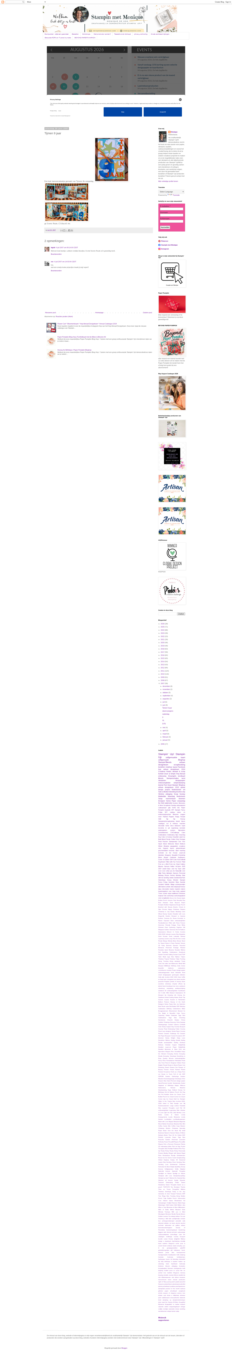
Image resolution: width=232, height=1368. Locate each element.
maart (165, 734)
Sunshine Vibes (173, 882)
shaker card (162, 1295)
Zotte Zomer (181, 966)
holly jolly (161, 977)
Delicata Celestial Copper (167, 1045)
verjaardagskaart (174, 1306)
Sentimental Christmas (177, 1164)
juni (164, 705)
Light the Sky (168, 1112)
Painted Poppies (168, 816)
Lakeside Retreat (179, 936)
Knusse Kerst (167, 936)
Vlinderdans (178, 1200)
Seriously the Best (164, 1166)
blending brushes (175, 792)
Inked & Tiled (168, 1103)
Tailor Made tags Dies (166, 957)
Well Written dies (179, 1205)
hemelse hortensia (165, 1257)
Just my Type (176, 868)
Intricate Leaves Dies (172, 934)
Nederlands (181, 796)
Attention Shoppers (164, 855)
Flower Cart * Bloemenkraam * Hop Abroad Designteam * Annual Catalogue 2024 (87, 324)
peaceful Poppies (163, 981)
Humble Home (168, 1094)
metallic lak (181, 1275)
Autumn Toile (172, 900)
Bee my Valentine (179, 1004)
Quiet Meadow (169, 950)
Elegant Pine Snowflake (173, 1051)
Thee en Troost (164, 1189)
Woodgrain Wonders (164, 1214)
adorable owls (180, 1221)
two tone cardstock (179, 986)
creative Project (171, 970)
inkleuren (178, 825)
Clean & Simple (170, 774)
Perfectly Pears (163, 1142)
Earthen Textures (163, 918)
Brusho (175, 907)
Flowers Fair (174, 1067)
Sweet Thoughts (171, 1184)
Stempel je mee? (163, 1178)
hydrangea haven (164, 1259)
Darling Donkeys (179, 1042)
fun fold (161, 803)
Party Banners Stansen (170, 945)
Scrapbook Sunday (170, 805)
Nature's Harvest (169, 1133)
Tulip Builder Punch (170, 1198)
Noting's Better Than (165, 1135)
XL (163, 720)
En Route (173, 918)
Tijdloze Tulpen (180, 957)
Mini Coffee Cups (174, 1126)
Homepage (99, 313)
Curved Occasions (176, 1036)
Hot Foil (160, 1094)
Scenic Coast (172, 1157)
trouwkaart (169, 986)
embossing (162, 776)
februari (166, 737)
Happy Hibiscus (180, 1085)
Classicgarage (162, 1024)
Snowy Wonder (172, 880)
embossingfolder (164, 783)
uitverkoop (161, 988)
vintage (183, 1306)
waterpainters (162, 830)
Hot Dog (182, 1092)
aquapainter (174, 846)
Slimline (161, 794)
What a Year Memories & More (168, 1207)
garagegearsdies (172, 1248)
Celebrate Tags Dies (178, 1015)
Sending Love (163, 1164)
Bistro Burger (163, 857)
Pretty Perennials (179, 1151)
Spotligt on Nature (179, 1173)
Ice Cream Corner (172, 1096)
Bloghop (181, 760)
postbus (172, 1286)
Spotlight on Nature (165, 1173)
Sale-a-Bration (163, 792)
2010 (163, 674)
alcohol (178, 1223)
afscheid (161, 1223)
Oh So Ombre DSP (178, 1135)
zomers (172, 830)
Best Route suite (163, 1006)
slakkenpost (166, 1297)
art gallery (176, 1225)
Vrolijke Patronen (172, 1203)
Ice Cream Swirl (171, 1099)
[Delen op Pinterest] (71, 230)
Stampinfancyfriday (179, 1175)
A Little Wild (165, 993)
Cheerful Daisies (173, 1020)
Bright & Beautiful (168, 1013)
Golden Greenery (169, 929)
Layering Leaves (163, 938)
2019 (163, 646)
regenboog (174, 828)
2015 (163, 658)
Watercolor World (176, 963)
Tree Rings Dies (163, 1196)
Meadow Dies (178, 1124)
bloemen (182, 799)
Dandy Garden (167, 914)
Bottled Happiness (170, 905)
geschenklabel (163, 850)
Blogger (124, 1348)
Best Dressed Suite (165, 902)
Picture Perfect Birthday (173, 875)
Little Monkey (177, 1112)
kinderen (161, 1266)
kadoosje (182, 1264)
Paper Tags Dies (178, 1137)
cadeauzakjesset (163, 1234)
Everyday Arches (172, 1054)
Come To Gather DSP (165, 859)
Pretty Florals (169, 1151)
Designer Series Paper (167, 801)
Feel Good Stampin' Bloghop (174, 785)
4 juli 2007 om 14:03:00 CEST (65, 262)
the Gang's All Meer (171, 1302)
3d (159, 993)
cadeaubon (181, 968)
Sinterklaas (162, 880)
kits (178, 807)
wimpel (169, 1311)
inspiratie (168, 810)
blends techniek (172, 1232)
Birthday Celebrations (174, 1008)
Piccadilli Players (173, 1142)
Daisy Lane (181, 1038)
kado (167, 1264)
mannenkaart (170, 799)
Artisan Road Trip (179, 997)
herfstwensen (181, 1257)
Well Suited (170, 1205)
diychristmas (176, 1241)
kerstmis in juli (164, 828)
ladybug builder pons (165, 1270)
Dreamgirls (172, 776)
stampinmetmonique (179, 1300)
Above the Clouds (175, 898)
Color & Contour (167, 837)
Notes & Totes (170, 943)
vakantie (161, 1306)
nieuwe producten (179, 1279)
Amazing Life (172, 995)
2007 (163, 683)
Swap (160, 799)
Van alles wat (166, 963)
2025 (163, 627)
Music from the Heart (170, 1130)
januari (165, 740)
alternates (168, 1225)
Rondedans (166, 1155)
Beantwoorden (56, 254)
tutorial (160, 785)
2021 (163, 639)
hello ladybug (181, 1255)
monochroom (162, 1279)
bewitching (182, 1230)
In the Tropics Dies (169, 1101)
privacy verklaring (140, 34)
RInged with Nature (175, 1153)
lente (178, 891)
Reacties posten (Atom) (64, 316)
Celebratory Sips (172, 835)
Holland (174, 1090)
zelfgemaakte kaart (175, 757)
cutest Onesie (168, 1239)
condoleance (162, 970)
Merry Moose (177, 941)
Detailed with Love (179, 914)
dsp (183, 792)
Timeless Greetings (164, 1191)
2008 (163, 680)
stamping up (167, 1300)
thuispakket (168, 1304)
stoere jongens (167, 711)
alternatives (162, 886)
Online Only (175, 839)
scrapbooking (179, 765)
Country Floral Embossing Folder (169, 1029)
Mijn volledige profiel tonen (168, 181)
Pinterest (164, 241)
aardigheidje (176, 1218)
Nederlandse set (178, 790)
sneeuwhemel (174, 1297)
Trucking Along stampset (171, 961)
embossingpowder (164, 972)
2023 (163, 633)
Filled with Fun (171, 862)
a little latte (168, 1218)
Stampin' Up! (166, 754)
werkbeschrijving (180, 988)
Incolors (175, 803)
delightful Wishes (179, 1239)
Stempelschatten (172, 778)
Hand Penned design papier (176, 1081)
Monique (174, 132)
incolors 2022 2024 (171, 977)
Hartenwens (162, 1087)
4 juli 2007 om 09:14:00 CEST (67, 248)
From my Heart (174, 864)
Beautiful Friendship (178, 855)
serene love (181, 1293)
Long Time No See (175, 938)
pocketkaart (166, 1286)
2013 (163, 665)
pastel (177, 1282)
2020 (163, 643)
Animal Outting (169, 997)
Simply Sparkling (175, 1166)
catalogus (161, 823)
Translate (176, 195)
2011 (163, 671)
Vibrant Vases (168, 1200)
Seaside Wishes (180, 950)
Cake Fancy (181, 1013)
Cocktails (182, 1024)
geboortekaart (180, 848)
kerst (183, 778)
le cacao (177, 1270)
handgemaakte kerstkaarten (167, 1255)
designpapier (180, 780)
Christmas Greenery (170, 1022)
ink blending (174, 1259)
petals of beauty (175, 981)
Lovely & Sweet (171, 1114)
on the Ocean (171, 853)
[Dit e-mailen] (61, 230)
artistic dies (170, 886)
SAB (159, 819)
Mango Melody (167, 941)
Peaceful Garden (164, 1139)
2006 (163, 744)
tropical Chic (162, 895)
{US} (164, 724)
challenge (169, 1236)
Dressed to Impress (178, 916)
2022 (163, 636)
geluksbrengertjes (163, 1250)
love (165, 1273)
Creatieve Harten (164, 771)
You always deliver (174, 1216)
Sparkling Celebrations (169, 952)
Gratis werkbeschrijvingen (160, 34)
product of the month (173, 1288)
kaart (183, 825)
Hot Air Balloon (180, 929)
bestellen (161, 767)
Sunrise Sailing (168, 954)
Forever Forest (169, 1069)
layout (175, 767)
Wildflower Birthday (170, 966)
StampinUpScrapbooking (166, 821)
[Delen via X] (66, 230)
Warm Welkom (180, 844)
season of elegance (170, 1293)
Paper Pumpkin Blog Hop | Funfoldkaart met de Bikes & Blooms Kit (81, 337)
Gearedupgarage (169, 1078)
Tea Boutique (175, 1187)
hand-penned (181, 1252)
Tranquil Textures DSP (178, 1193)
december (166, 686)
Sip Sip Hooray (175, 819)
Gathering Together (175, 927)
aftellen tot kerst (169, 1223)
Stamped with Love (165, 1175)
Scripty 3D (174, 1160)
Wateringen (161, 1205)
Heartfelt (175, 837)
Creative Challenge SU (171, 1033)
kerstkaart (181, 776)
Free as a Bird (163, 864)
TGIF (183, 954)
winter (173, 1311)
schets (165, 893)
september (167, 696)
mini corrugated (168, 979)
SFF (172, 810)
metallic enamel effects (171, 1275)
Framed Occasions (164, 1072)
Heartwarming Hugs (164, 1090)
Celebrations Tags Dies (167, 1017)
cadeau (172, 812)
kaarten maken (180, 889)
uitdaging (169, 794)
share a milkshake (173, 1295)
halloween (177, 1250)
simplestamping (179, 783)
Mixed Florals (166, 839)
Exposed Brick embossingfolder (174, 920)
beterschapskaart (171, 1230)
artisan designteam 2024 (174, 769)
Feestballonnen (163, 923)
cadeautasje (181, 1232)
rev (52, 262)
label (177, 850)
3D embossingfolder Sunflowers (175, 990)
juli (164, 702)
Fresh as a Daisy (176, 1072)
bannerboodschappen (165, 1227)
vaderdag (165, 714)
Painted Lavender (164, 1137)
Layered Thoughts (168, 1108)
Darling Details (175, 1040)
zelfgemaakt (163, 760)
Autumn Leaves (163, 999)
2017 (163, 652)
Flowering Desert (163, 1067)
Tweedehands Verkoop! (122, 34)
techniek (182, 828)
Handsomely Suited (179, 1083)
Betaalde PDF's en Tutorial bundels (58, 37)
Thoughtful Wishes (178, 1189)
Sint (159, 952)
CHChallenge (175, 832)
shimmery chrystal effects (173, 984)
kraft (183, 1268)
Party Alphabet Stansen (170, 873)
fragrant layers (168, 848)
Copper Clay (170, 1026)
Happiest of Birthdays (165, 1085)
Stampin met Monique (169, 245)
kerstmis (171, 850)
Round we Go (162, 1157)
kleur (179, 977)
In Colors (176, 932)
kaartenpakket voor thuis (167, 891)
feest (172, 972)
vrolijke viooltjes (163, 1309)
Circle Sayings (180, 1022)
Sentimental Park (179, 877)
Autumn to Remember (177, 999)
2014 (163, 661)
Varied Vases (180, 821)
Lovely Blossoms (174, 1117)
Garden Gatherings (172, 1076)
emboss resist (171, 1245)
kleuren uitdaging (171, 1266)
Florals (165, 1065)
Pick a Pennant (169, 1144)
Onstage (182, 839)
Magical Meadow (174, 1121)
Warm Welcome (168, 844)
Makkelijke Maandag (166, 796)
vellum (166, 1306)
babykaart (177, 886)
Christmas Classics (179, 909)
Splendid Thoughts (178, 1171)
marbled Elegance (173, 1273)
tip (184, 984)
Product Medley (163, 1153)
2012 (163, 668)
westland (161, 990)
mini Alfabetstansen (164, 1277)
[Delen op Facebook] (69, 230)
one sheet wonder (179, 979)
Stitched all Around (165, 1180)
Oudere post (147, 313)
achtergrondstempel (168, 1221)
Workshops (86, 34)
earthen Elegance (169, 1243)
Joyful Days (166, 868)
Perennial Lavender (178, 1139)
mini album (175, 1277)
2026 (163, 624)
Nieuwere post (50, 313)
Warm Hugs (181, 1203)
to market (176, 1304)
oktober (165, 693)
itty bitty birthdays (164, 1261)
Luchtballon (168, 1119)
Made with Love (163, 1121)
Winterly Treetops (164, 1212)
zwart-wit (182, 853)
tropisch (182, 1304)
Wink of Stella (163, 1209)
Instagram (165, 249)
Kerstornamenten (163, 1105)
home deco (170, 825)
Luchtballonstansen (179, 1119)
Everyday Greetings (169, 1056)
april (164, 731)
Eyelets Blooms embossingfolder (174, 1058)
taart (163, 1302)
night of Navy (162, 1282)
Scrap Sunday (179, 794)
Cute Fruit (176, 859)
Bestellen (75, 34)
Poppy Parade (180, 816)
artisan (183, 1225)
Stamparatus (173, 841)
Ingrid (53, 248)
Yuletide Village (169, 884)
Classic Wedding (175, 911)
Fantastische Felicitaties (173, 1060)
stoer (159, 1302)
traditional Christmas (178, 893)
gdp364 (182, 1248)
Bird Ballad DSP (174, 1006)
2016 (163, 655)
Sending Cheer (171, 1162)
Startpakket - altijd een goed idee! (56, 34)
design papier (181, 970)
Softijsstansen (169, 1169)
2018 (163, 649)
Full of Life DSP (179, 1074)
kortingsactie (178, 1268)
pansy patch (171, 1282)
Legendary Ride (174, 1110)
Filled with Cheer (174, 923)
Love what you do (168, 871)
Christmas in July (164, 911)
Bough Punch (180, 905)
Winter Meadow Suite (177, 1209)
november (166, 689)
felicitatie (178, 972)
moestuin (182, 1277)
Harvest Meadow (178, 1087)
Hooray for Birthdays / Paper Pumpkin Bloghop (74, 350)
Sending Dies (181, 1162)
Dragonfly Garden (164, 916)
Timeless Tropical (163, 959)
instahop (169, 767)
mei (164, 727)
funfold (160, 774)
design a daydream (164, 1241)
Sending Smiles (169, 877)
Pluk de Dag (176, 1146)
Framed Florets (180, 1069)
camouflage (173, 1234)
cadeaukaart (162, 807)
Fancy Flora (162, 1060)
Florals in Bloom (172, 1065)
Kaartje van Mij (179, 1103)
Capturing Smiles (164, 1015)
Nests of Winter (180, 1133)
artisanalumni (181, 805)
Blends (160, 778)
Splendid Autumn (164, 1171)
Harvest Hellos (169, 866)
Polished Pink (177, 1148)
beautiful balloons (165, 968)
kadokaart (174, 1264)
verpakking (170, 988)
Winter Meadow (163, 846)
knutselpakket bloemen (165, 1268)
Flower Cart (181, 1065)
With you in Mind (178, 1212)
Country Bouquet (179, 1026)
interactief (182, 1259)
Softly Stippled (180, 1169)
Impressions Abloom (164, 932)
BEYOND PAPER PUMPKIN (85, 37)
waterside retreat (174, 1309)
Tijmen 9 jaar (167, 708)
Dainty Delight (170, 1038)
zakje (177, 1311)
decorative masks (168, 889)
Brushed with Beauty (165, 907)
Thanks (183, 1187)
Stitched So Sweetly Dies (177, 1178)
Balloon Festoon (163, 1002)
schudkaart (173, 1291)
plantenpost (176, 1284)
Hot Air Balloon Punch (172, 1092)
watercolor (168, 803)
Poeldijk (170, 1148)
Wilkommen (181, 1207)
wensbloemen (162, 1311)
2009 (163, 677)
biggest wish (162, 1232)
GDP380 (161, 1076)
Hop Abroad (180, 774)
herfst (174, 807)
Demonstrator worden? (102, 34)
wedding (182, 1309)
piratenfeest (168, 1284)
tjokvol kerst (162, 986)
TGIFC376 (166, 1187)
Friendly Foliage (170, 925)
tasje (169, 893)
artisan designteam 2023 (168, 787)
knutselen (182, 1266)
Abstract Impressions (176, 993)
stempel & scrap (178, 771)
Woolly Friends (175, 1214)
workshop (170, 895)
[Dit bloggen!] (64, 230)
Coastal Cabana (173, 1024)
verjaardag (181, 801)
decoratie (161, 825)
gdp (169, 807)
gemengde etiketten (178, 975)
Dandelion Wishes (164, 1040)
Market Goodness (167, 1124)
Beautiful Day (181, 900)
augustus (166, 699)
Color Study (162, 1026)
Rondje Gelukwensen (178, 1155)
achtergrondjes (180, 884)
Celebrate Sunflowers (177, 857)
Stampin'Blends (164, 762)
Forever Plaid (180, 862)
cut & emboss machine (175, 823)
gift (172, 1250)
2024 (163, 630)
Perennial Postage (172, 947)
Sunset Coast (177, 954)
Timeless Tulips (174, 959)
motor (169, 1279)
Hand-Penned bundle (165, 1083)
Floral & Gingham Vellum (173, 1063)
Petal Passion (163, 841)
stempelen (162, 780)
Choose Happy (167, 909)
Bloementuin (173, 1011)
